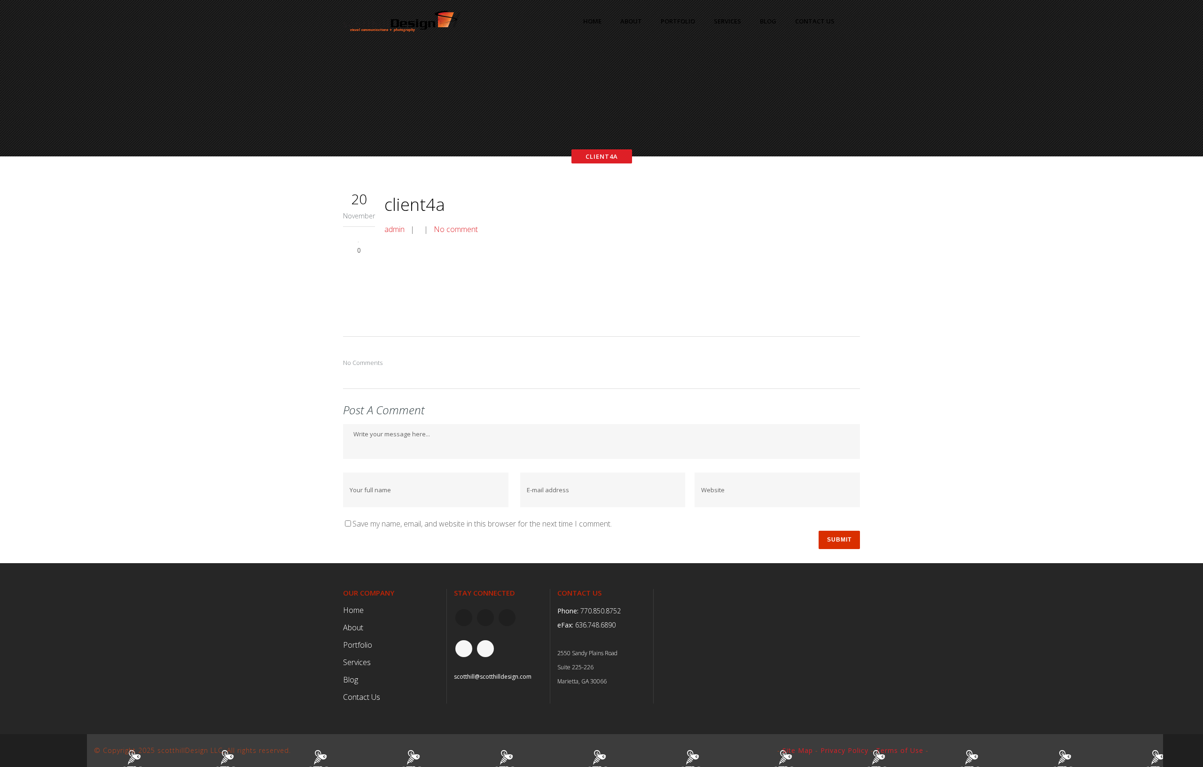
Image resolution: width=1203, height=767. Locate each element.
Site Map (797, 750)
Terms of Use (899, 750)
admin (394, 229)
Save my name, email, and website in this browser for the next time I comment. (482, 524)
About (353, 627)
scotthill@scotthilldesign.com (492, 677)
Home (353, 610)
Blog (350, 679)
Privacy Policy (844, 750)
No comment (456, 229)
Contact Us (361, 697)
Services (357, 662)
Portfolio (357, 645)
